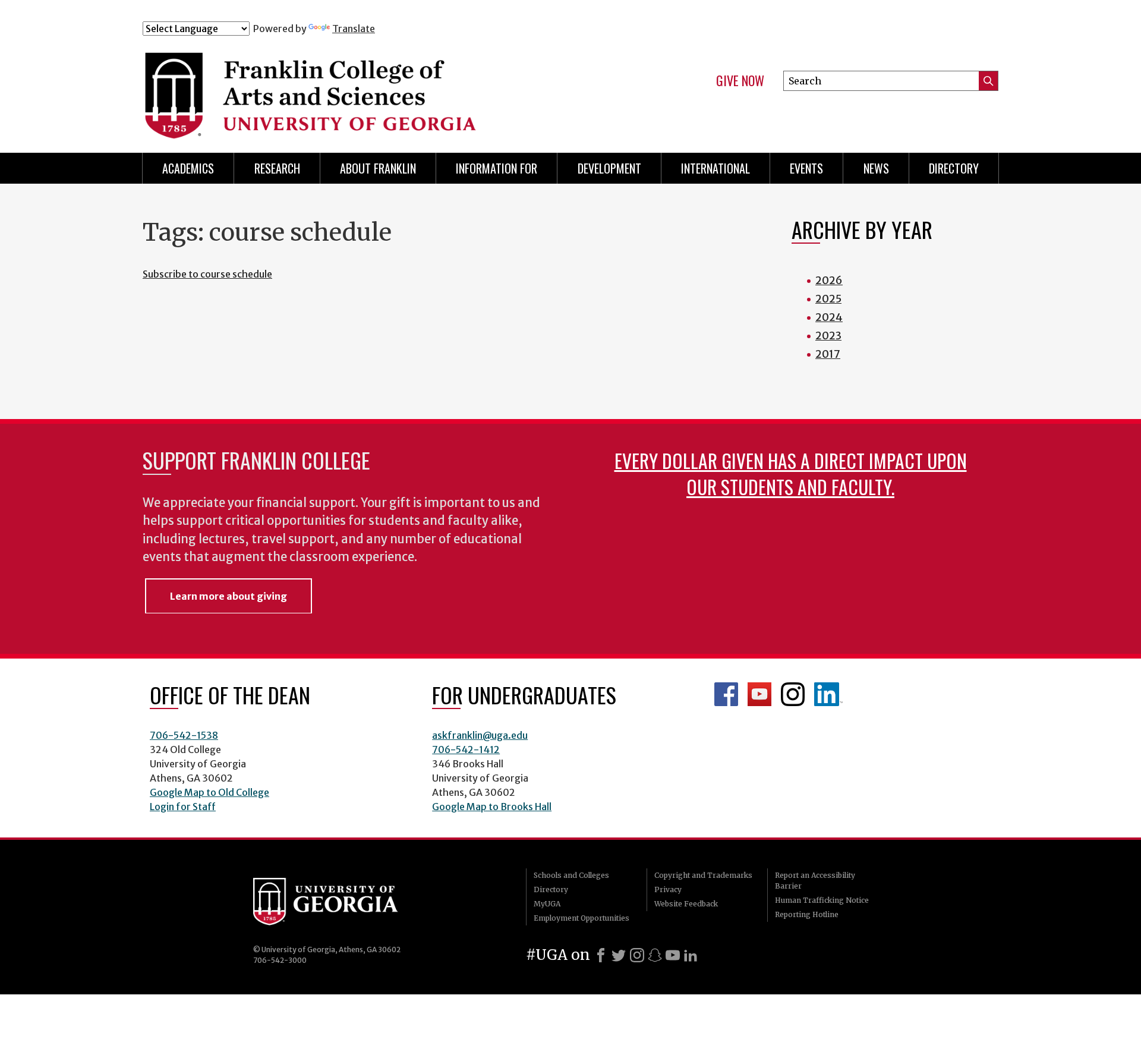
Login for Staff (183, 806)
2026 (829, 280)
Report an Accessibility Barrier (815, 880)
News (876, 168)
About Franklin (378, 168)
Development (609, 168)
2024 (829, 317)
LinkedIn (828, 694)
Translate (353, 28)
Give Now (740, 80)
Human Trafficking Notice (822, 900)
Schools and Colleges (571, 875)
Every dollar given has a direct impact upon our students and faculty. (790, 473)
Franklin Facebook (726, 694)
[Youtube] (673, 955)
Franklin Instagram (793, 694)
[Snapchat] (655, 955)
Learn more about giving (228, 596)
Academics (188, 168)
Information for (496, 168)
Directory (954, 168)
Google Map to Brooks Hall (491, 806)
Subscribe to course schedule (207, 274)
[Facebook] (601, 955)
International (715, 168)
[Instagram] (637, 955)
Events (806, 168)
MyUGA (547, 903)
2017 (827, 354)
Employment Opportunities (581, 918)
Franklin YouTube (759, 694)
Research (277, 168)
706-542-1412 (466, 749)
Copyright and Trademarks (703, 875)
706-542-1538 (184, 735)
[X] (619, 955)
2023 (828, 335)
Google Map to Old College (209, 792)
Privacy (668, 889)
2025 (828, 299)
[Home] (380, 88)
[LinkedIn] (690, 955)
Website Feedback (686, 903)
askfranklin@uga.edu (480, 735)
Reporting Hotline (807, 914)
